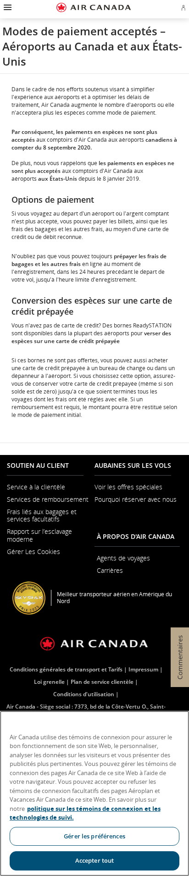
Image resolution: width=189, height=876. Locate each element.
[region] (94, 793)
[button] (6, 7)
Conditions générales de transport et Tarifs (66, 669)
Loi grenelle (49, 682)
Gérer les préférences (94, 836)
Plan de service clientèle (102, 682)
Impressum (143, 669)
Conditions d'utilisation (83, 694)
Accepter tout (94, 860)
